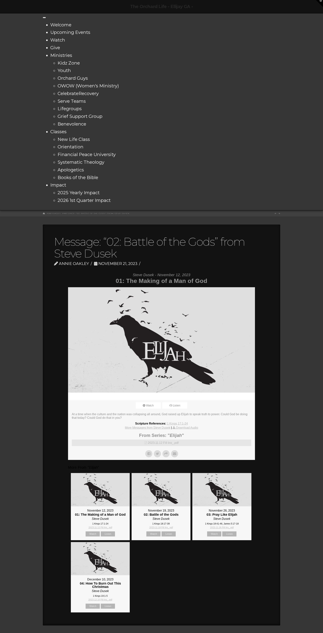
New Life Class (74, 139)
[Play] (73, 396)
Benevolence (72, 124)
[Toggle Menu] (44, 17)
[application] (161, 396)
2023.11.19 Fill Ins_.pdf (161, 527)
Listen (176, 405)
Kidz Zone (69, 63)
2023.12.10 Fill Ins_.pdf (100, 599)
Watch (57, 40)
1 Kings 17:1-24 (177, 423)
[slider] (156, 396)
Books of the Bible (78, 177)
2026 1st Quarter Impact (84, 200)
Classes (58, 131)
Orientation (70, 147)
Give (55, 47)
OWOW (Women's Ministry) (88, 86)
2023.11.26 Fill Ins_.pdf (222, 527)
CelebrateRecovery (78, 93)
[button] (319, 3)
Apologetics (71, 170)
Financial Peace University (87, 154)
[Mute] (240, 396)
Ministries (61, 55)
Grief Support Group (80, 116)
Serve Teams (72, 101)
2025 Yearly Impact (79, 192)
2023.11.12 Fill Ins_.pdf (163, 442)
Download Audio (187, 427)
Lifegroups (70, 108)
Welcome (60, 25)
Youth (64, 70)
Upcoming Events (70, 32)
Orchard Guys (73, 78)
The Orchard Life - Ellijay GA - (161, 6)
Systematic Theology (81, 162)
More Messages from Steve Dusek (147, 427)
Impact (58, 185)
